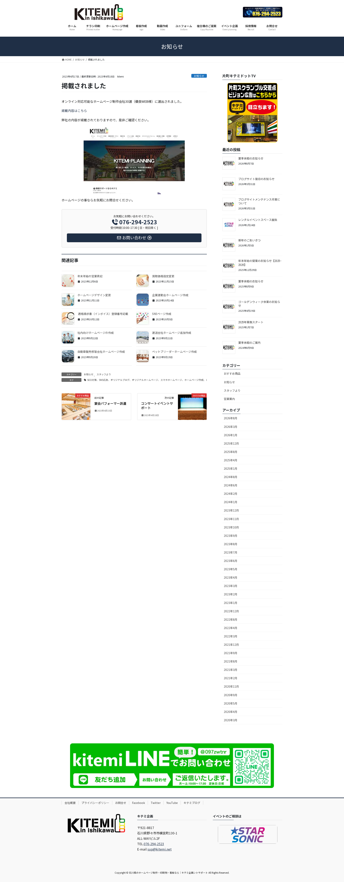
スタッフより (104, 374)
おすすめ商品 (232, 373)
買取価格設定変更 (163, 276)
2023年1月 (230, 603)
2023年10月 (231, 527)
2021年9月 (230, 653)
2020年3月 (230, 720)
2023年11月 (231, 519)
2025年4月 (230, 460)
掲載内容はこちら (74, 110)
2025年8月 (230, 452)
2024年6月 (230, 485)
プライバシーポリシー (95, 803)
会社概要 (70, 803)
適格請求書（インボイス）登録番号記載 (102, 314)
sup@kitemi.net (160, 849)
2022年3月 (230, 636)
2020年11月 (231, 686)
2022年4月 (230, 628)
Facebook (138, 803)
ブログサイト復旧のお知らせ (256, 179)
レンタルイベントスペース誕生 (257, 220)
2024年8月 (230, 477)
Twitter (156, 803)
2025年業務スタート (250, 322)
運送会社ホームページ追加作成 (171, 333)
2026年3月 (230, 427)
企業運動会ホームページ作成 (170, 295)
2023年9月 (230, 536)
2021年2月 (230, 678)
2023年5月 (230, 569)
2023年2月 (230, 594)
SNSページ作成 (161, 314)
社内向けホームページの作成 (95, 333)
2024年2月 (230, 494)
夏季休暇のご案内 (249, 342)
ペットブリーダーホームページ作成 (174, 352)
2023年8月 (230, 544)
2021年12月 (231, 645)
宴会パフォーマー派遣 (110, 403)
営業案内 (229, 399)
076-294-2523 (154, 843)
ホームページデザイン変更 (94, 295)
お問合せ (120, 803)
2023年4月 (230, 577)
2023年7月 (230, 552)
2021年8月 (230, 661)
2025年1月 (230, 468)
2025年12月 (231, 443)
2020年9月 (230, 695)
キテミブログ (192, 803)
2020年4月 (230, 712)
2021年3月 (230, 670)
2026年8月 (230, 418)
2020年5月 (230, 703)
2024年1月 (230, 502)
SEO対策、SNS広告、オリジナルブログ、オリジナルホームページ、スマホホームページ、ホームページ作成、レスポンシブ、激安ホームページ (164, 379)
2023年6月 (230, 561)
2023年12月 (231, 510)
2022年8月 (230, 619)
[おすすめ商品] (76, 402)
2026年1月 (230, 435)
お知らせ (199, 76)
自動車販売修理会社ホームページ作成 (101, 352)
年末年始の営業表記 (90, 276)
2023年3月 (230, 586)
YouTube (172, 803)
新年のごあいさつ (249, 240)
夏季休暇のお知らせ (250, 158)
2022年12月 (231, 611)
